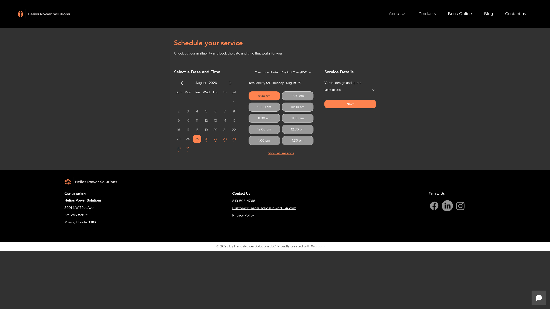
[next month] (230, 83)
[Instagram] (460, 205)
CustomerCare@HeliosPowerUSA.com (264, 208)
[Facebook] (434, 205)
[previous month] (182, 83)
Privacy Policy (243, 215)
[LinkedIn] (447, 205)
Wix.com (318, 246)
